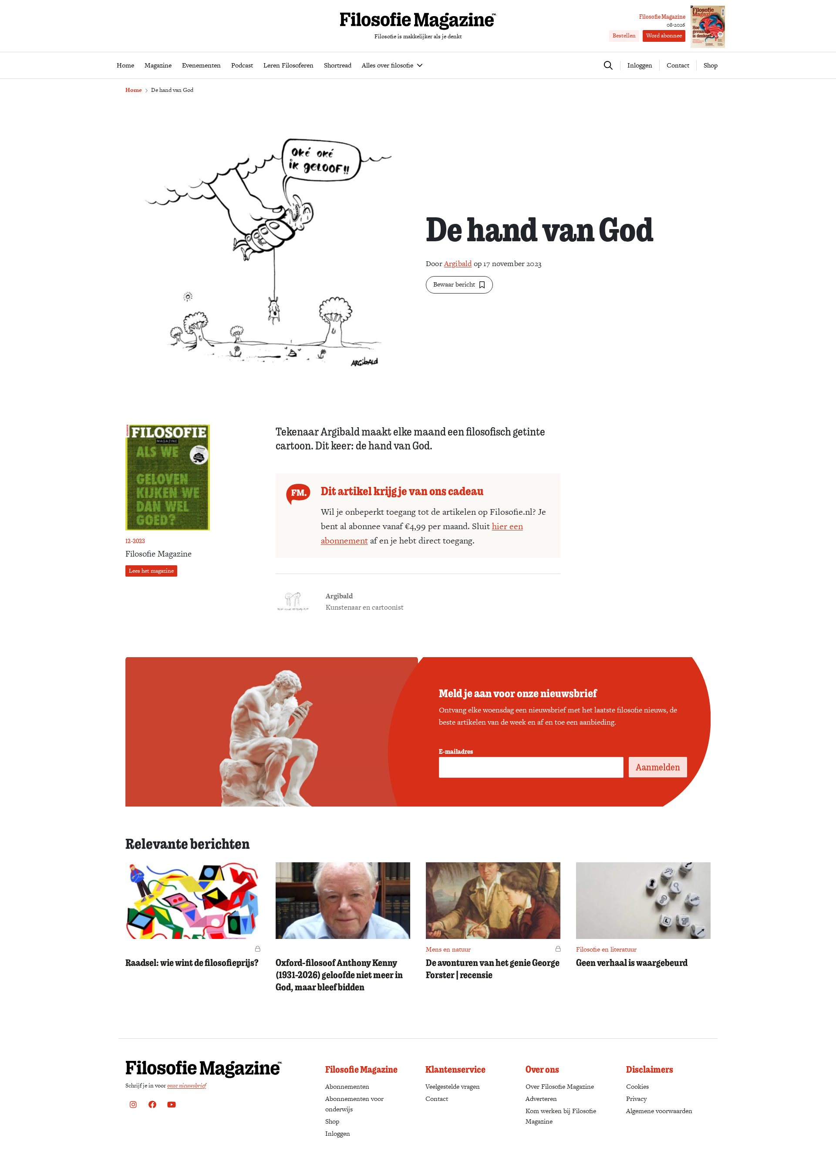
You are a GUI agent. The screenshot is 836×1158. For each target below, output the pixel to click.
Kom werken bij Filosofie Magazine (561, 1116)
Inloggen (337, 1133)
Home (133, 90)
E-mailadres (456, 751)
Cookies (637, 1086)
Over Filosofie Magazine (560, 1086)
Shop (711, 65)
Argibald (458, 263)
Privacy (636, 1098)
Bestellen (624, 35)
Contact (678, 65)
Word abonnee (664, 35)
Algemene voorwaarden (659, 1110)
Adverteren (541, 1098)
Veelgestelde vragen (452, 1086)
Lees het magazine (151, 571)
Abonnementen (347, 1086)
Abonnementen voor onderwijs (354, 1104)
